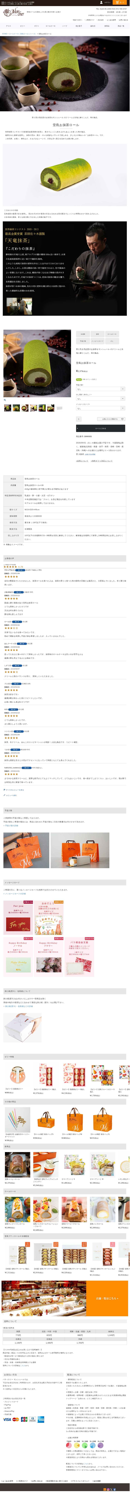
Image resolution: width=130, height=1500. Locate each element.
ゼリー (22, 26)
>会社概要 (97, 1481)
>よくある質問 (7, 1481)
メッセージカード (83, 404)
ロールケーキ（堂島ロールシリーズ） (23, 34)
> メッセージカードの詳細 (14, 894)
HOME (4, 34)
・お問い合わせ (123, 20)
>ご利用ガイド (22, 1481)
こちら (22, 1365)
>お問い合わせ (37, 1481)
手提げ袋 (80, 385)
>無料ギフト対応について (102, 461)
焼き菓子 (79, 26)
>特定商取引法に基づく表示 (57, 1481)
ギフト (36, 26)
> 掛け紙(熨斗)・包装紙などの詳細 (18, 1006)
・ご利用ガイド (89, 20)
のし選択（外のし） (84, 395)
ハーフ (64, 26)
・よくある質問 (110, 20)
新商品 (107, 26)
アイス (8, 26)
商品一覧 (121, 26)
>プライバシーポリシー (80, 1481)
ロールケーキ (51, 26)
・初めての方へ (77, 20)
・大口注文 (100, 20)
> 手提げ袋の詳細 (10, 826)
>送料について (82, 461)
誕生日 (93, 26)
